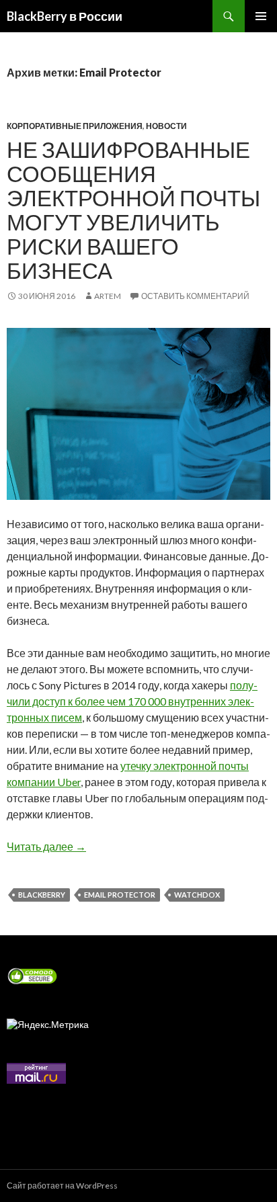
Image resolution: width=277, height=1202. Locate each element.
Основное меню (261, 16)
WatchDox (197, 894)
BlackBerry (41, 894)
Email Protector (119, 894)
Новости (166, 126)
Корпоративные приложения (75, 126)
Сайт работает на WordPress (62, 1185)
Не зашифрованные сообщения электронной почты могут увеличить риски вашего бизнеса (133, 210)
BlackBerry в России (64, 16)
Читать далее (46, 846)
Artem (107, 296)
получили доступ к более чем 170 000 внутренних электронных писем (132, 701)
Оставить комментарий (195, 296)
